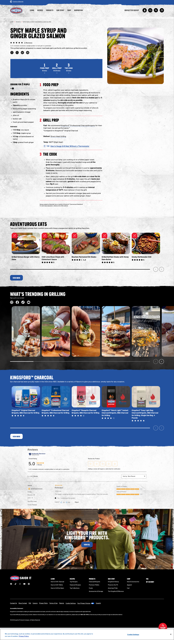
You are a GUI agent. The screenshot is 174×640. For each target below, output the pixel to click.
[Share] (22, 52)
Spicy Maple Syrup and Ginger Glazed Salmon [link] (37, 22)
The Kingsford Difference (116, 591)
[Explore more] (162, 627)
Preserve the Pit (113, 585)
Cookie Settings (133, 634)
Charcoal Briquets (94, 581)
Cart (128, 588)
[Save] (12, 52)
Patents (61, 603)
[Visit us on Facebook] (17, 302)
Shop (128, 579)
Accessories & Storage (96, 591)
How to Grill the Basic (57, 588)
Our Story (111, 579)
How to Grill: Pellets (57, 585)
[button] (56, 44)
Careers (35, 603)
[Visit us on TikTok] (23, 302)
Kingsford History (113, 581)
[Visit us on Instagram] (11, 302)
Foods (91, 588)
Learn (53, 579)
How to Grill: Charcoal (57, 581)
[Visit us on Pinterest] (29, 584)
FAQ (147, 579)
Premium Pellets (94, 585)
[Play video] (26, 331)
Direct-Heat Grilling (58, 136)
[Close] (171, 634)
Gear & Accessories (133, 581)
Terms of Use (53, 603)
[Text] (17, 52)
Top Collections (74, 588)
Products (92, 579)
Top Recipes (74, 581)
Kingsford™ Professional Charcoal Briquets (78, 125)
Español (98, 603)
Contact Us (13, 603)
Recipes (72, 579)
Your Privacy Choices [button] (83, 603)
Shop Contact (23, 603)
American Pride (113, 588)
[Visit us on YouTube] (28, 302)
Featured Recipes (75, 585)
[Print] (27, 52)
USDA (62, 205)
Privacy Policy (43, 603)
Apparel (129, 585)
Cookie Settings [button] (71, 603)
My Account (150, 582)
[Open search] (156, 10)
